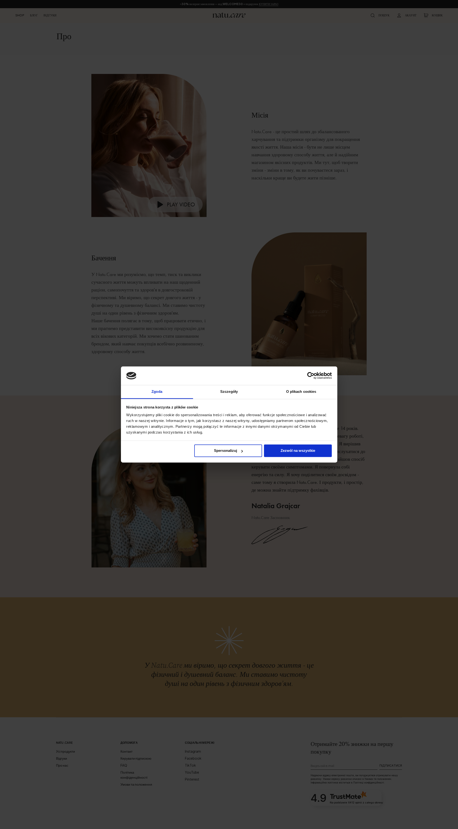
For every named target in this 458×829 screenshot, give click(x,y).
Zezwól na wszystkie (298, 451)
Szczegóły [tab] (229, 391)
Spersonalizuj (225, 451)
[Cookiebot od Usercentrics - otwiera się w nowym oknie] (311, 375)
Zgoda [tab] (156, 391)
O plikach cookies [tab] (301, 391)
